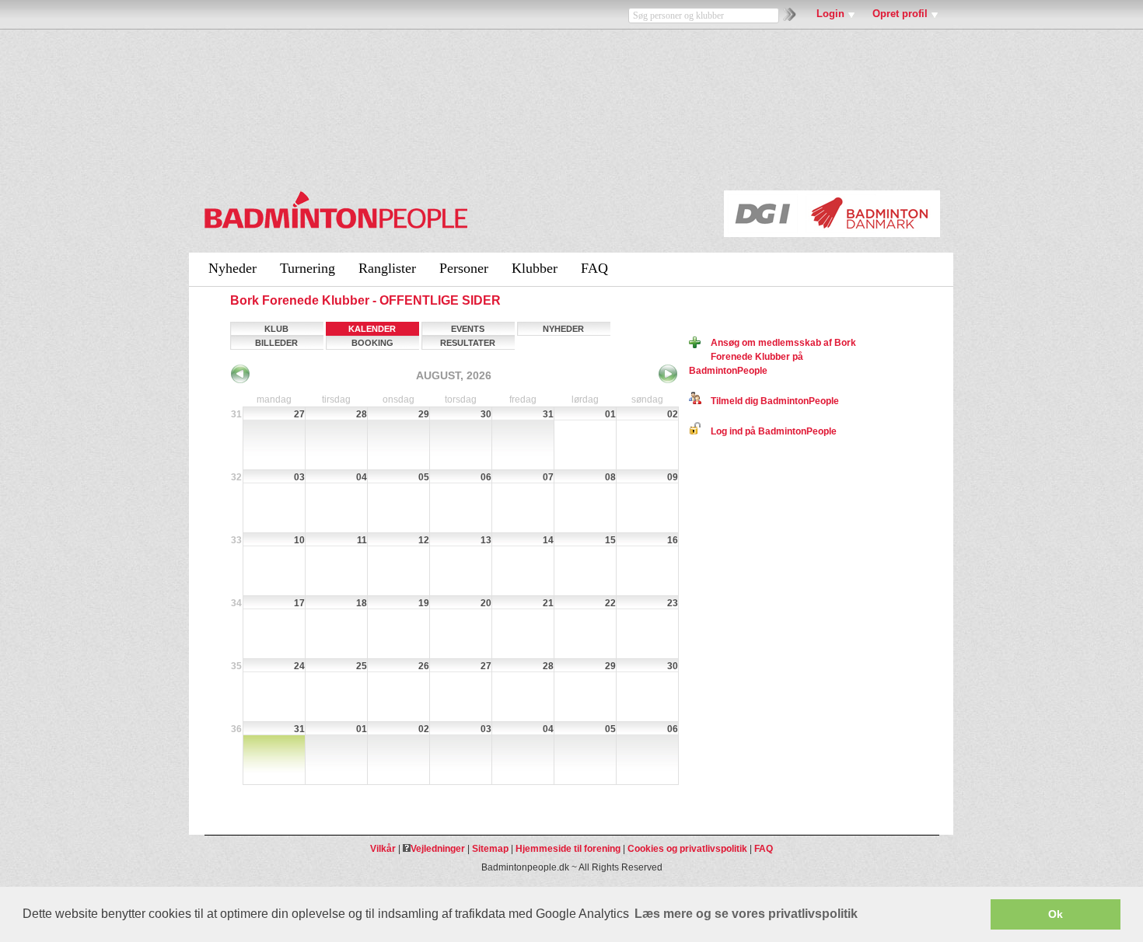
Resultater (467, 342)
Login (830, 13)
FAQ (594, 268)
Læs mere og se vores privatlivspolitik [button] (746, 913)
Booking (372, 342)
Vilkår (383, 848)
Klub (276, 328)
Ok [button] (1055, 914)
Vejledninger (438, 848)
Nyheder (232, 268)
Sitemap (490, 848)
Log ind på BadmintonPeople (769, 431)
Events (467, 328)
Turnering (307, 268)
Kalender (372, 328)
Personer (463, 268)
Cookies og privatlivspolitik (687, 848)
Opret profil (900, 13)
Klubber (535, 268)
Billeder (276, 342)
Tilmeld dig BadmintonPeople (770, 401)
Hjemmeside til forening (568, 848)
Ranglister (387, 268)
